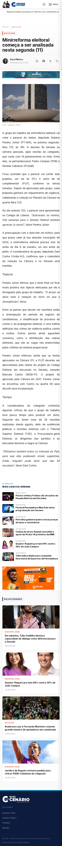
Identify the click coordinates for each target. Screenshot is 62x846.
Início (5, 27)
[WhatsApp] (37, 61)
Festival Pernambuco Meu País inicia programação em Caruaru (35, 509)
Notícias (16, 27)
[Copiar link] (57, 61)
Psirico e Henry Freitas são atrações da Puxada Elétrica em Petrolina (37, 497)
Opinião (5, 828)
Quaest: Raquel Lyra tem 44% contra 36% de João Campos (35, 545)
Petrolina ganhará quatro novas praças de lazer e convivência (37, 521)
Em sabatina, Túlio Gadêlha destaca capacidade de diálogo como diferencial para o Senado (30, 638)
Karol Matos (16, 59)
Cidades (6, 823)
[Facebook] (43, 61)
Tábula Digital (23, 842)
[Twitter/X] (50, 61)
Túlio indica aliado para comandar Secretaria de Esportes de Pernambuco (37, 557)
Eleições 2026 (8, 813)
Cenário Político (9, 818)
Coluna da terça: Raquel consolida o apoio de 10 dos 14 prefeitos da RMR (35, 533)
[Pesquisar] (44, 4)
